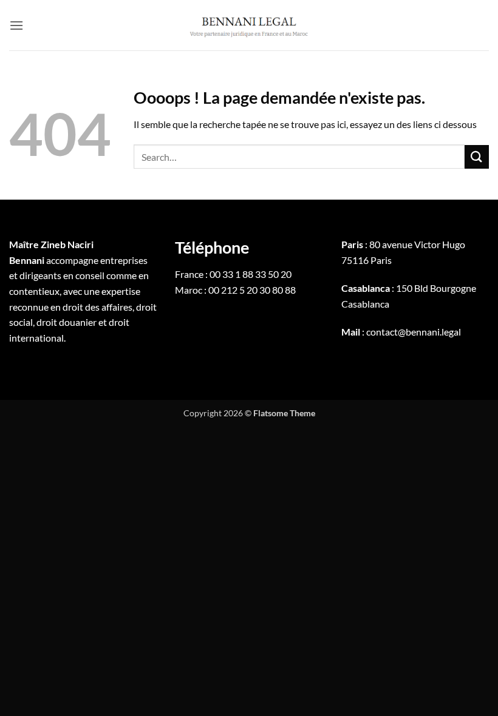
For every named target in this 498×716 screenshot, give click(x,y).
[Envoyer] (477, 157)
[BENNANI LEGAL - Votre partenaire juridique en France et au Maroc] (249, 25)
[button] (16, 25)
